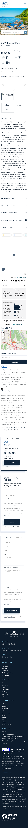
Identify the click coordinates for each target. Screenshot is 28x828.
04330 (4, 430)
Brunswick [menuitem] (4, 706)
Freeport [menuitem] (4, 717)
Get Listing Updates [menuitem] (7, 673)
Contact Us (12, 462)
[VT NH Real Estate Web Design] (14, 817)
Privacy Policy (6, 391)
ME (12, 428)
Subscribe (12, 522)
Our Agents (6, 466)
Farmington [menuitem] (5, 708)
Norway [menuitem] (4, 715)
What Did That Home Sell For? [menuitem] (10, 738)
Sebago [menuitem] (4, 722)
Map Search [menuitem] (5, 666)
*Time (5, 561)
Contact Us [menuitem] (5, 696)
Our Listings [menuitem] (5, 670)
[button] (25, 32)
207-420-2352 (8, 643)
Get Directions (14, 362)
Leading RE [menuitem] (5, 694)
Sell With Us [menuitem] (5, 732)
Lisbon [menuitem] (3, 711)
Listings (8, 428)
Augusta (23, 428)
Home (2, 428)
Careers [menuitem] (4, 687)
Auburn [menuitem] (4, 704)
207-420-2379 (10, 453)
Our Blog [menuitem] (4, 692)
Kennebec (17, 428)
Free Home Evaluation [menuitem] (8, 734)
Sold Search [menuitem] (5, 668)
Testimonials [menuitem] (5, 689)
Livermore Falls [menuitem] (6, 713)
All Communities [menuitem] (6, 724)
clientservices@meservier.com (12, 650)
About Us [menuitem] (4, 683)
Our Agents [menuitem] (5, 685)
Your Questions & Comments (11, 567)
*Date (5, 554)
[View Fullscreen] (3, 338)
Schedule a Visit (19, 537)
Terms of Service (10, 617)
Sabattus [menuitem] (4, 720)
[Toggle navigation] (25, 4)
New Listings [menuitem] (5, 675)
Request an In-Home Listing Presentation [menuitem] (13, 736)
